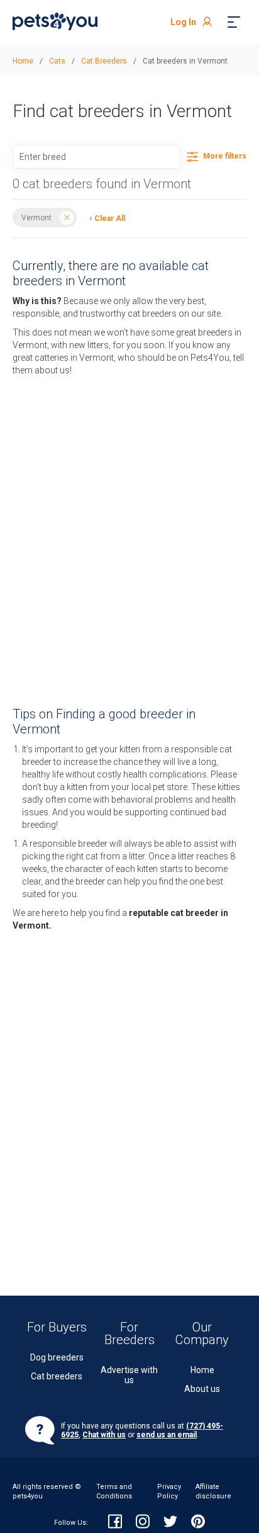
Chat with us (104, 1434)
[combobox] (96, 157)
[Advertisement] (129, 531)
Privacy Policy (169, 1491)
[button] (104, 217)
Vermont (36, 217)
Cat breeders (56, 1376)
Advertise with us (129, 1375)
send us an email (166, 1434)
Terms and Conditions (114, 1491)
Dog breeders (57, 1357)
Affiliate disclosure (213, 1491)
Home (202, 1370)
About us (202, 1389)
